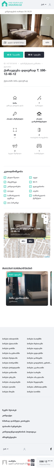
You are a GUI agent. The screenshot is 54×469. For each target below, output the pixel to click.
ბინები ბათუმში (34, 339)
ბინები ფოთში (8, 387)
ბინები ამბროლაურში (37, 387)
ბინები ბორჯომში (10, 363)
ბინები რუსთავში (35, 343)
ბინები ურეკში (9, 377)
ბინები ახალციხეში (11, 382)
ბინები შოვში (8, 392)
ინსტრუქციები (9, 437)
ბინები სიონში (33, 392)
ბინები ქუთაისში (10, 343)
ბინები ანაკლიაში (35, 377)
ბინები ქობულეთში (11, 367)
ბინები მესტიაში (10, 358)
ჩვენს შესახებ (9, 410)
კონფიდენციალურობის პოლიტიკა (19, 432)
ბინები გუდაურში (35, 353)
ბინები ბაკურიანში (11, 353)
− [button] (46, 221)
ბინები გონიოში (9, 372)
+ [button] (46, 217)
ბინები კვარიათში (35, 367)
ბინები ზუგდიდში (35, 382)
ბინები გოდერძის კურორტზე (39, 363)
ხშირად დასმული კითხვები (16, 421)
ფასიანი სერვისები (11, 426)
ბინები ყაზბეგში (34, 358)
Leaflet (47, 256)
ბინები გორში (8, 348)
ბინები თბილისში (10, 339)
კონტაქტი (7, 415)
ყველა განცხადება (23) (18, 463)
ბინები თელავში (34, 348)
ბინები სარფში (34, 372)
